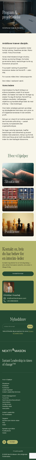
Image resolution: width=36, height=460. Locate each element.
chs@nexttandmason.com (16, 298)
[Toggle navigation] (31, 3)
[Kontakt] (26, 3)
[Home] (13, 3)
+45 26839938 (12, 301)
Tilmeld (30, 326)
